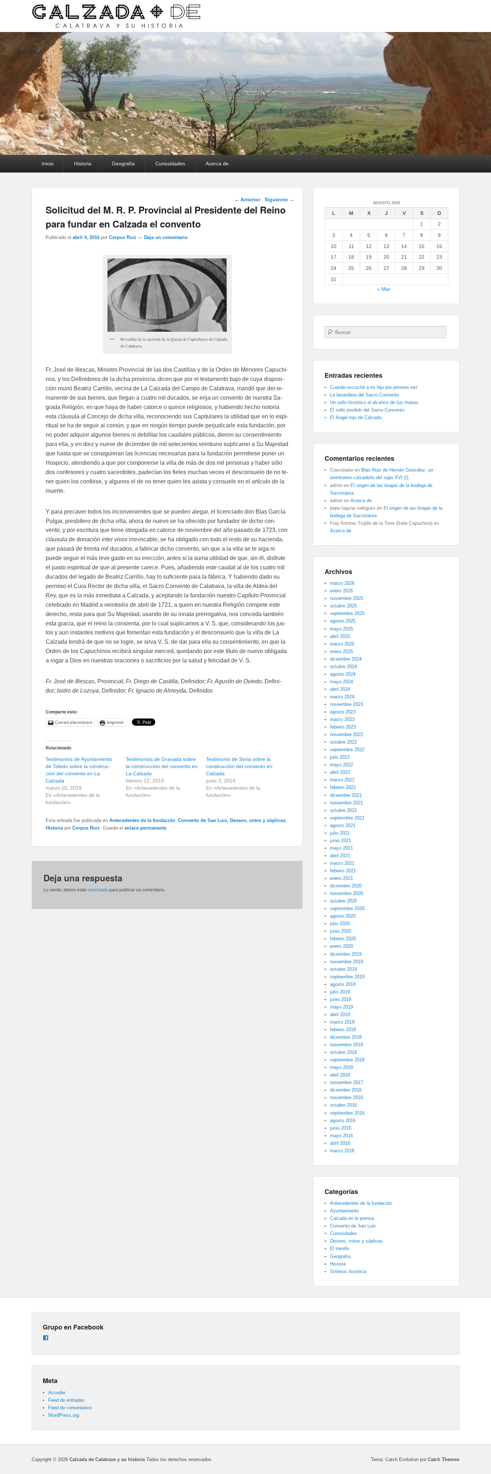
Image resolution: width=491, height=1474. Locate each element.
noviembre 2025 (346, 598)
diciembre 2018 (346, 1037)
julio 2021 (340, 833)
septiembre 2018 (347, 1059)
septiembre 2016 (347, 1113)
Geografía (123, 163)
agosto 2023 (342, 712)
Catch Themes (443, 1459)
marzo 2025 (342, 644)
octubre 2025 (343, 606)
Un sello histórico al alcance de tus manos (374, 402)
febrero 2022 (343, 787)
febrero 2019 (343, 1029)
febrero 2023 (343, 727)
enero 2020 (341, 946)
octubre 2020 (343, 901)
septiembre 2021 (347, 818)
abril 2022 (340, 772)
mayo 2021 (341, 848)
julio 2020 (340, 923)
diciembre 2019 (346, 954)
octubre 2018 (343, 1052)
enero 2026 (341, 590)
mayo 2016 (341, 1135)
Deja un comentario (166, 237)
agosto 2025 (342, 621)
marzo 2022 (342, 779)
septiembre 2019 (347, 976)
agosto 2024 (342, 674)
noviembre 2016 (346, 1097)
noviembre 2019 (346, 961)
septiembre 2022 (347, 749)
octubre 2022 (343, 742)
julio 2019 (340, 992)
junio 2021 (340, 840)
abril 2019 (340, 1014)
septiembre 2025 (347, 613)
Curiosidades (170, 163)
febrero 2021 (343, 870)
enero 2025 (341, 651)
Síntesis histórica (348, 1271)
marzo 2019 (342, 1022)
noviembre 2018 (346, 1044)
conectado (98, 889)
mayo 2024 (341, 681)
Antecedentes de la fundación (142, 820)
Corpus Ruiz (123, 237)
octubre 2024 (343, 666)
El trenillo (339, 1248)
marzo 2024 (342, 696)
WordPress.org (63, 1415)
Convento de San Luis (202, 820)
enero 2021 (341, 878)
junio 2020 (340, 931)
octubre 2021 (343, 810)
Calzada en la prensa (352, 1218)
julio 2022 (340, 757)
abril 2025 (340, 636)
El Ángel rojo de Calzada (355, 417)
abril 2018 (340, 1075)
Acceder (56, 1392)
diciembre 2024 (346, 659)
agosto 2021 (342, 825)
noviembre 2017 (346, 1082)
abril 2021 (340, 855)
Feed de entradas (66, 1400)
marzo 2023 (342, 719)
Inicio (48, 163)
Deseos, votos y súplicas (257, 820)
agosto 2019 (342, 984)
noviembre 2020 (346, 893)
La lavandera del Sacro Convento (364, 395)
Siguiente (279, 199)
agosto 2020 (342, 916)
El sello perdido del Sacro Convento (367, 410)
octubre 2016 (343, 1105)
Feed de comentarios (70, 1407)
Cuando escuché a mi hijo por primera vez (374, 387)
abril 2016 (340, 1143)
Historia (82, 163)
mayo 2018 (341, 1067)
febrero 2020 (343, 938)
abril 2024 (340, 689)
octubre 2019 (343, 969)
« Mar (383, 289)
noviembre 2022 (346, 734)
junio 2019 (340, 999)
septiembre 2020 (347, 908)
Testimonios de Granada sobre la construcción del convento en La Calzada (162, 766)
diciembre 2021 (346, 795)
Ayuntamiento (344, 1210)
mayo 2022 (341, 764)
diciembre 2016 (346, 1090)
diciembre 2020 (346, 885)
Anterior (247, 199)
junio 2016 (340, 1128)
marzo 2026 (342, 583)
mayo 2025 (341, 629)
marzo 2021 (342, 863)
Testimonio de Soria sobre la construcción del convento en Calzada (239, 766)
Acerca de (217, 163)
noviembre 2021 (346, 802)
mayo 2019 (341, 1007)
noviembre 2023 (346, 704)
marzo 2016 (342, 1150)
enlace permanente (145, 828)
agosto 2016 (342, 1120)
